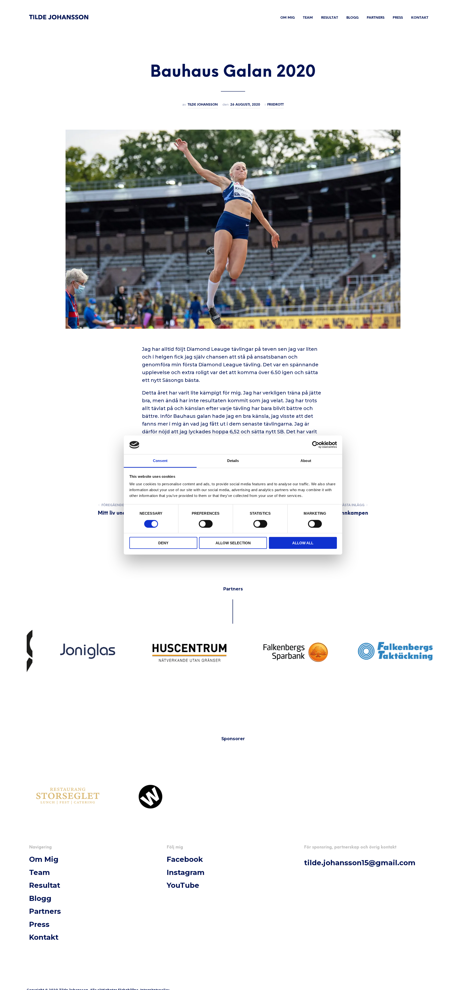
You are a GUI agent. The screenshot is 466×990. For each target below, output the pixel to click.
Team (308, 18)
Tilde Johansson (203, 104)
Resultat (329, 18)
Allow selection (233, 543)
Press (398, 18)
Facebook (185, 859)
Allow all (302, 543)
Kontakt (419, 18)
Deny (163, 543)
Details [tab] (233, 461)
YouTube (183, 885)
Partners (375, 18)
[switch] (206, 524)
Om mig (287, 18)
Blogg (352, 18)
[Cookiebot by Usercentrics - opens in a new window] (315, 444)
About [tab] (305, 461)
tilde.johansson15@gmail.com (360, 862)
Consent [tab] (160, 461)
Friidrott (275, 104)
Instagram (186, 872)
